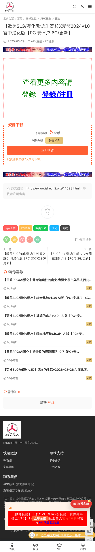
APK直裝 (36, 41)
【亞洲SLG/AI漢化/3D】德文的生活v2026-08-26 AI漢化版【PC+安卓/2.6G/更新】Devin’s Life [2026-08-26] (45, 370)
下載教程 (55, 466)
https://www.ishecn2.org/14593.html (53, 188)
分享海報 (85, 239)
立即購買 (47, 150)
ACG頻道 (8, 484)
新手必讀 (55, 460)
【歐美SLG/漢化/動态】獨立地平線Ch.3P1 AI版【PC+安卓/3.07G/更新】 (42, 334)
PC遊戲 (49, 41)
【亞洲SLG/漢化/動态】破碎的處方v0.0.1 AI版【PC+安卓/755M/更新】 (41, 316)
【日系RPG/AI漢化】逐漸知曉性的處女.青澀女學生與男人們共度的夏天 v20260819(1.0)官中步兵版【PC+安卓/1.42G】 (46, 280)
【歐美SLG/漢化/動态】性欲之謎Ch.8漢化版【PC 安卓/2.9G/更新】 (24, 258)
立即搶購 (40, 518)
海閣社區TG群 (11, 490)
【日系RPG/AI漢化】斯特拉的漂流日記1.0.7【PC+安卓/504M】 (39, 352)
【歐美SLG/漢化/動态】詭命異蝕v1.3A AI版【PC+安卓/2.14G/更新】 (46, 298)
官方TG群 (69, 518)
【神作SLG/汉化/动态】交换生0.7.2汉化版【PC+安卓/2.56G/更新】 (66, 537)
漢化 (54, 228)
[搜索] (75, 6)
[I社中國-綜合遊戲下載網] (10, 6)
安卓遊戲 (8, 466)
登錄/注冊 (57, 94)
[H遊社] (47, 49)
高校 (65, 228)
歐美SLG (41, 228)
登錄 (51, 402)
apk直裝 (10, 228)
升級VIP (54, 140)
